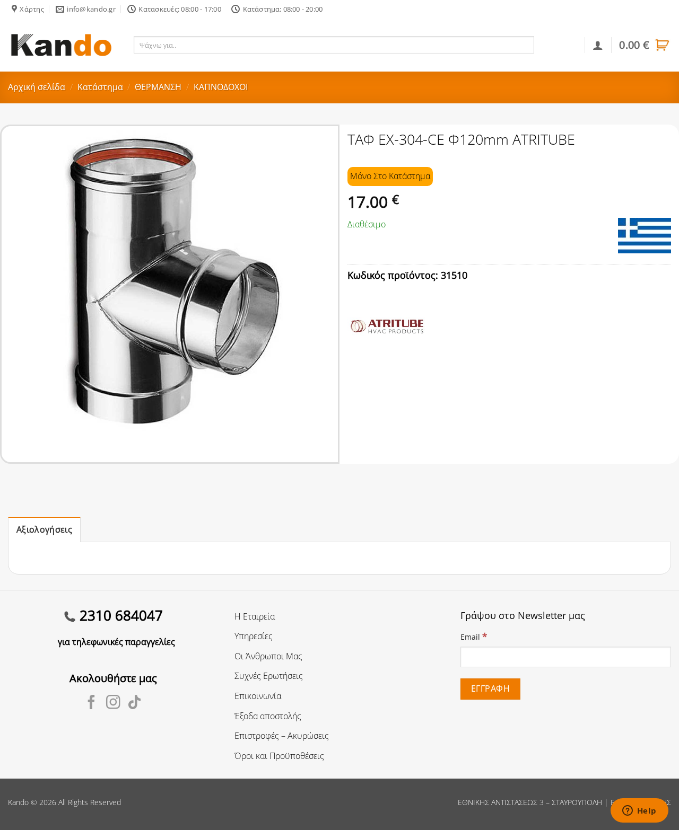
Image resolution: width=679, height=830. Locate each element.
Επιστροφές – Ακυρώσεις (281, 735)
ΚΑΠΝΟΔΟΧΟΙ (221, 87)
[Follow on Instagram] (113, 703)
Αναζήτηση (557, 44)
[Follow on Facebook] (91, 703)
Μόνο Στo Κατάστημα (390, 176)
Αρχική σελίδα (36, 87)
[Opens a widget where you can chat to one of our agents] (639, 811)
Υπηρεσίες (253, 636)
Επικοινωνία (257, 696)
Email (473, 636)
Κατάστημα (100, 87)
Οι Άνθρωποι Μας (268, 656)
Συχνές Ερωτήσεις (268, 676)
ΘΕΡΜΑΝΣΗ (158, 87)
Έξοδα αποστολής (267, 716)
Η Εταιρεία (254, 616)
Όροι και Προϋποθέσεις (279, 756)
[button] (645, 45)
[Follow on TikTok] (134, 703)
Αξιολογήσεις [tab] (44, 529)
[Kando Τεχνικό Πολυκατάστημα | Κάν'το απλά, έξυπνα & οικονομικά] (61, 45)
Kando (18, 802)
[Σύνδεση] (598, 45)
